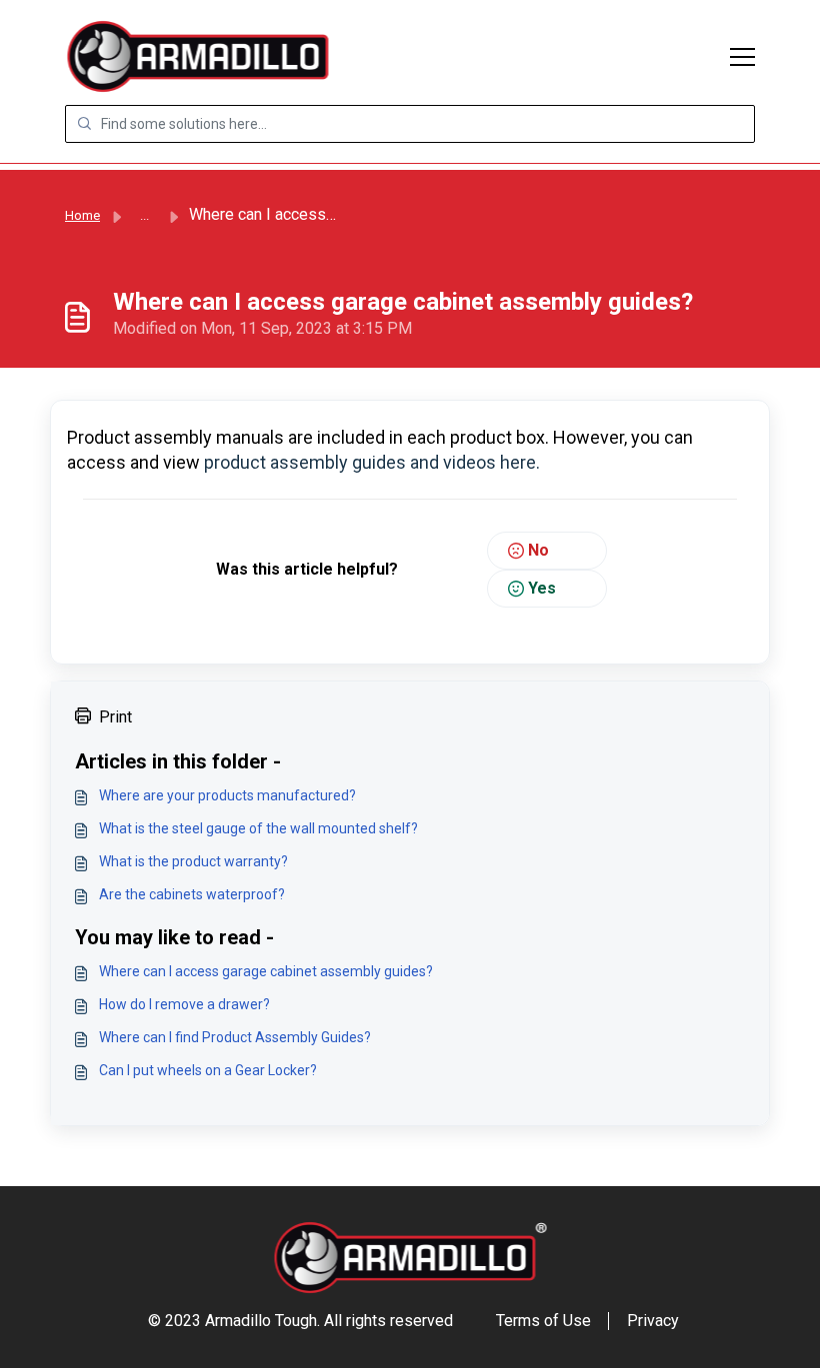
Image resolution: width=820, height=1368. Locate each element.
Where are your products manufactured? (227, 795)
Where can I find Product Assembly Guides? (235, 1037)
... (144, 215)
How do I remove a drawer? (184, 1004)
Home (82, 215)
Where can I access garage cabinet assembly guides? (266, 971)
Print (115, 716)
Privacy (653, 1320)
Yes (542, 588)
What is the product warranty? (193, 861)
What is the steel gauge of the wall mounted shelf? (258, 828)
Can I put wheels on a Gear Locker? (208, 1070)
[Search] (84, 124)
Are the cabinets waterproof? (192, 894)
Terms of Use (543, 1320)
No (538, 550)
